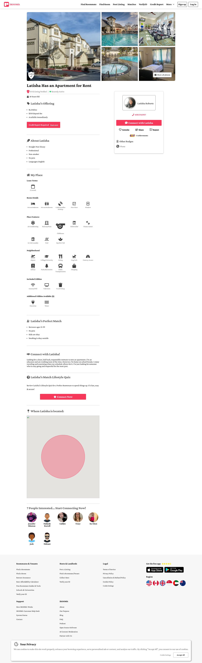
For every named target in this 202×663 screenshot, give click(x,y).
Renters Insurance (23, 577)
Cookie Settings (108, 586)
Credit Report (156, 4)
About (62, 607)
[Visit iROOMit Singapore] (169, 585)
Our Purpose (64, 611)
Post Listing (119, 4)
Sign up (182, 4)
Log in (193, 4)
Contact (19, 619)
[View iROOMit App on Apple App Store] (154, 572)
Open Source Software (68, 627)
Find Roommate (88, 4)
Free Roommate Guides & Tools (28, 586)
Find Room (104, 4)
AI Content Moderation (69, 632)
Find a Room (21, 573)
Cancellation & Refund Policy (114, 577)
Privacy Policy (108, 573)
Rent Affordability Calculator (27, 582)
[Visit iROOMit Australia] (183, 585)
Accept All (181, 655)
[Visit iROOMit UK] (162, 585)
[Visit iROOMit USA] (149, 585)
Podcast (63, 623)
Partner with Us (66, 636)
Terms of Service (109, 569)
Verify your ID (21, 594)
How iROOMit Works (24, 607)
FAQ (61, 619)
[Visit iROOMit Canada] (156, 585)
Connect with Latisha (140, 122)
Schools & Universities (25, 590)
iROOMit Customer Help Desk (28, 611)
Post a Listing (65, 569)
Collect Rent (64, 577)
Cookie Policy (108, 582)
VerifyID (143, 4)
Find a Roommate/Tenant (69, 573)
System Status (21, 615)
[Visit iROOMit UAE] (176, 585)
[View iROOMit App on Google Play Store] (174, 572)
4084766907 (140, 115)
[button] (170, 4)
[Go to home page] (12, 4)
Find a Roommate (23, 569)
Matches (132, 4)
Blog (61, 615)
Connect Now (65, 396)
